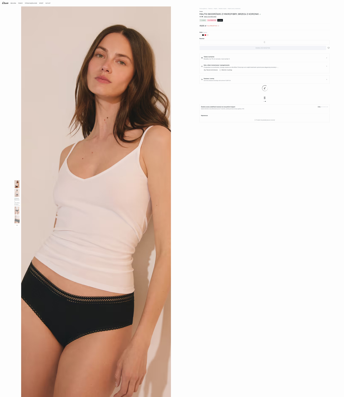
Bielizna (210, 8)
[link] (41, 3)
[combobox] (265, 42)
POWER (201, 11)
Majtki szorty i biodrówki (234, 8)
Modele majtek (222, 8)
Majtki (215, 8)
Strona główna (203, 8)
